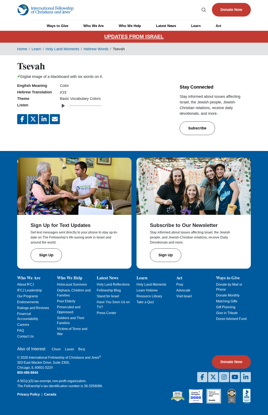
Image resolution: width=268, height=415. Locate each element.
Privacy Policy (28, 394)
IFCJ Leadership (29, 290)
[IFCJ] (45, 10)
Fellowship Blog (109, 290)
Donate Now (231, 10)
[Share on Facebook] (22, 119)
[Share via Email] (55, 119)
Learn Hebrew (147, 290)
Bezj (81, 349)
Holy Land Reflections (113, 284)
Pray (179, 284)
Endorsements (28, 302)
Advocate (183, 290)
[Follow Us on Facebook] (202, 377)
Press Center (106, 313)
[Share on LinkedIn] (44, 119)
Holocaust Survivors (72, 284)
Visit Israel (184, 296)
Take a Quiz (145, 302)
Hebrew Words (96, 49)
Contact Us (25, 336)
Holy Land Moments (62, 49)
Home (22, 49)
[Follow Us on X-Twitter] (213, 377)
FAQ (20, 330)
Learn (196, 26)
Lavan (69, 349)
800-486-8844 (27, 372)
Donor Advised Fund (231, 319)
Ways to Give (57, 26)
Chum (56, 349)
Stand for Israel (108, 296)
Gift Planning (225, 307)
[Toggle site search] (203, 10)
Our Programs (27, 296)
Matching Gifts (226, 301)
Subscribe (197, 128)
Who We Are (93, 26)
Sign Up (46, 255)
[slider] (85, 106)
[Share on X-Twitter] (33, 119)
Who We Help (130, 26)
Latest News (166, 26)
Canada (50, 394)
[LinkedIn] (246, 377)
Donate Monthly (228, 295)
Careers (23, 324)
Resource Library (149, 296)
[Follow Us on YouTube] (235, 377)
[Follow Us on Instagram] (224, 377)
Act (218, 26)
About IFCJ (25, 284)
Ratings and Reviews (33, 308)
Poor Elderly (66, 301)
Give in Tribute (227, 313)
